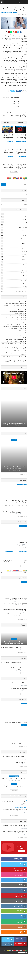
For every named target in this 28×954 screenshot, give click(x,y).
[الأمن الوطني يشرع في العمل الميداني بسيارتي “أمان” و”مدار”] (7, 555)
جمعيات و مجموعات (23, 267)
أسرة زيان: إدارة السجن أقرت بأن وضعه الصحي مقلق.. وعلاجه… (14, 778)
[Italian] (13, 177)
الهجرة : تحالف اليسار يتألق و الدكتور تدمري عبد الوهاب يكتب (13, 326)
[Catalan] (24, 177)
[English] (19, 177)
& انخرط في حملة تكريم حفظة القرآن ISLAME (16, 315)
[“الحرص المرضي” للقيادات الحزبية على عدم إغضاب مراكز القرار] (24, 669)
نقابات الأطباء (24, 278)
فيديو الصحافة (24, 283)
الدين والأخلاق (24, 243)
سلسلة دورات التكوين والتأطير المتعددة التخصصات (15, 334)
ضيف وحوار (25, 286)
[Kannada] (10, 177)
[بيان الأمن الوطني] (14, 533)
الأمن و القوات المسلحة (23, 227)
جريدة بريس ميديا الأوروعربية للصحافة (20, 1)
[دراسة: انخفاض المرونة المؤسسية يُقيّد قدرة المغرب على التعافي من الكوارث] (4, 690)
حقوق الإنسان (10, 156)
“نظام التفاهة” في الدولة (21, 762)
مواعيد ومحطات (24, 246)
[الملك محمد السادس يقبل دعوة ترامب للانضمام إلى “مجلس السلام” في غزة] (14, 491)
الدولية (26, 216)
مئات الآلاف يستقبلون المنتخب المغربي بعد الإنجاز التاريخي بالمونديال (7, 114)
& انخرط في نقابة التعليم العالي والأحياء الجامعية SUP (15, 317)
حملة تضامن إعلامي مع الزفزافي (18, 332)
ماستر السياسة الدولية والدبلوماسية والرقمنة (16, 350)
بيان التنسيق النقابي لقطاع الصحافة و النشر (16, 328)
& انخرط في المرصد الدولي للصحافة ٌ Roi (17, 309)
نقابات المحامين (24, 288)
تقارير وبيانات (24, 254)
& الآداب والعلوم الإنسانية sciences (18, 301)
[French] (17, 177)
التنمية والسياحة (24, 248)
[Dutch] (21, 177)
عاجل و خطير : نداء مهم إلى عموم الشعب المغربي (15, 341)
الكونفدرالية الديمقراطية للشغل (21, 291)
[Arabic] (26, 177)
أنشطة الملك (24, 235)
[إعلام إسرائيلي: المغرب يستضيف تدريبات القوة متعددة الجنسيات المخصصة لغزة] (21, 555)
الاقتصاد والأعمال (24, 238)
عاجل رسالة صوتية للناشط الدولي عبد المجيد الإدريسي (14, 339)
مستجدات (25, 214)
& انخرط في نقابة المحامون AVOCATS (17, 319)
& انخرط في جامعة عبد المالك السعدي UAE (16, 311)
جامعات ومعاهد (24, 230)
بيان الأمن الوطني (23, 542)
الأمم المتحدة (24, 270)
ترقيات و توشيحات (24, 280)
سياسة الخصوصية (21, 337)
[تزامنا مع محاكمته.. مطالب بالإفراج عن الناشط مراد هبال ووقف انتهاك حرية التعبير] (7, 159)
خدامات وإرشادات (24, 272)
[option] (14, 409)
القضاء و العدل (24, 256)
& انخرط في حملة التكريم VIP (19, 313)
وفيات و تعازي (24, 251)
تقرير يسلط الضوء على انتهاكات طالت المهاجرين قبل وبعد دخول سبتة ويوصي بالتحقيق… (14, 642)
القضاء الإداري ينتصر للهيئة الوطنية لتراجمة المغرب (15, 324)
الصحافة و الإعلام (10, 141)
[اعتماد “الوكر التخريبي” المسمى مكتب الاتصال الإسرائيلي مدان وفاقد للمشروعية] (20, 129)
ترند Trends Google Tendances (6, 12)
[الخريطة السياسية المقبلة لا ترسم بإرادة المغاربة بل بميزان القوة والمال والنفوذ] (24, 664)
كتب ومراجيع (25, 275)
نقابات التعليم (24, 262)
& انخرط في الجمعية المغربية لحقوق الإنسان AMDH (15, 303)
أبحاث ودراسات (24, 259)
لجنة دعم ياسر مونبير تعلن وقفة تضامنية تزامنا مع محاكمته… (14, 786)
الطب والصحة (15, 12)
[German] (15, 177)
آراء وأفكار (25, 232)
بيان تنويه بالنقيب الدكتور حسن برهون (17, 330)
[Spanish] (8, 177)
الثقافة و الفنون (24, 264)
